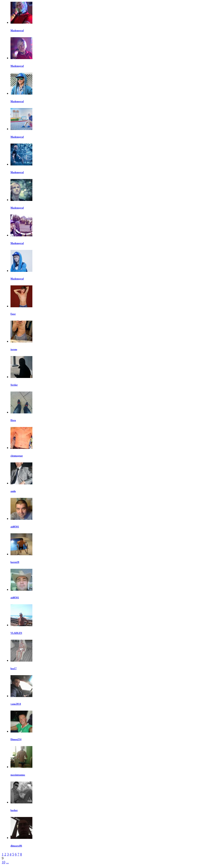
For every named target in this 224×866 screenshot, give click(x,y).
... (7, 862)
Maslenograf (17, 30)
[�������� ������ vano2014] (21, 696)
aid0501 (14, 526)
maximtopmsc (17, 774)
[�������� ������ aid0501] (21, 518)
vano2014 (15, 704)
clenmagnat (16, 455)
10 (3, 862)
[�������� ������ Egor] (21, 306)
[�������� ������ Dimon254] (21, 731)
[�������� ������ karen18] (21, 554)
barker (14, 810)
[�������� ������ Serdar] (21, 377)
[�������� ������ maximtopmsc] (21, 767)
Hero (13, 420)
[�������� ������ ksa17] (21, 660)
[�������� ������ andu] (21, 483)
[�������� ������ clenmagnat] (21, 448)
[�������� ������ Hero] (21, 412)
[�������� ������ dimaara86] (21, 838)
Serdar (14, 384)
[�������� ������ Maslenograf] (21, 22)
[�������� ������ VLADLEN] (21, 625)
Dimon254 (15, 739)
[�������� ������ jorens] (21, 341)
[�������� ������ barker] (21, 802)
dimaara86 (16, 845)
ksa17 (13, 668)
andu (13, 491)
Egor (13, 314)
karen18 (14, 562)
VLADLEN (16, 633)
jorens (13, 349)
